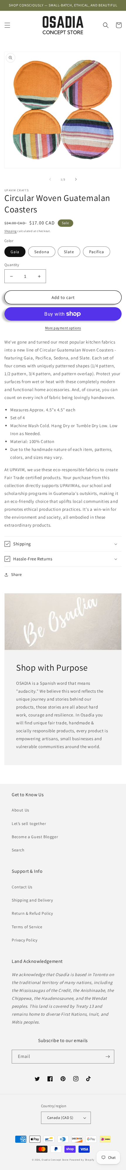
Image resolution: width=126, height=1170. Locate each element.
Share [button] (16, 574)
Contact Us (22, 887)
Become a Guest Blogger (35, 836)
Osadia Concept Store (55, 1159)
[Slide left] (50, 179)
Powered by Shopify (81, 1159)
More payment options (63, 328)
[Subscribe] (107, 1057)
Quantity (11, 264)
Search (18, 850)
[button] (7, 25)
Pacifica (96, 251)
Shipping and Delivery (32, 900)
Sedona (41, 251)
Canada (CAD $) (60, 1117)
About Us (20, 810)
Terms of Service (27, 926)
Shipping (10, 231)
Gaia (15, 251)
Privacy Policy (24, 940)
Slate (69, 251)
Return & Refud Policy (32, 913)
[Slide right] (75, 179)
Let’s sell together (29, 823)
